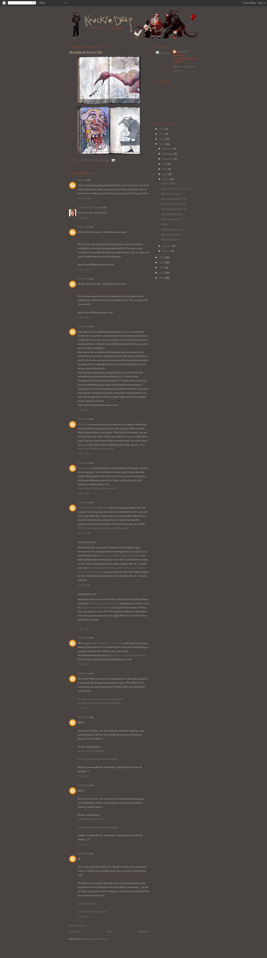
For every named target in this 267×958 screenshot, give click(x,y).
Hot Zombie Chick (171, 193)
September (168, 158)
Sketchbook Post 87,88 (173, 204)
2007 (162, 272)
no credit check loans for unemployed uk (99, 703)
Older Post (143, 931)
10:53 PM (84, 585)
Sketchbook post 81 (171, 234)
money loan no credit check (92, 911)
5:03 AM (83, 628)
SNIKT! (165, 224)
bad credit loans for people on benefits (98, 759)
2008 (162, 267)
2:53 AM (83, 916)
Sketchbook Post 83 (171, 219)
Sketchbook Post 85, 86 (173, 209)
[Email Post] (113, 160)
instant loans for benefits (90, 751)
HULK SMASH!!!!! (171, 239)
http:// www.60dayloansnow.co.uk (96, 448)
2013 (162, 134)
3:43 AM (83, 269)
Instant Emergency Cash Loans (106, 643)
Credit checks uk (87, 903)
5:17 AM (83, 664)
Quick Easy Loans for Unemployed (127, 655)
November (168, 153)
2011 (162, 144)
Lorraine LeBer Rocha (89, 207)
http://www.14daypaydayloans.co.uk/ (97, 488)
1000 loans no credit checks (104, 603)
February (167, 246)
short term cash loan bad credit (98, 607)
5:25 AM (83, 776)
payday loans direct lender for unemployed (100, 699)
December (167, 148)
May (165, 169)
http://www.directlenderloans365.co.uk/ (108, 567)
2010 (162, 257)
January (166, 251)
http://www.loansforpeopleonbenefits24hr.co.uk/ (103, 528)
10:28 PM (84, 198)
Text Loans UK (86, 468)
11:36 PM (84, 533)
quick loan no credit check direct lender (120, 555)
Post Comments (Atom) (95, 939)
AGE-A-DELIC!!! (170, 183)
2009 (162, 262)
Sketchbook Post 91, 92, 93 (175, 188)
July (164, 164)
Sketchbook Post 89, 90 (173, 199)
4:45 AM (83, 493)
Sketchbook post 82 (171, 229)
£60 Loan (83, 424)
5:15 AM (83, 454)
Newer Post (75, 931)
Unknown (83, 226)
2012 (162, 139)
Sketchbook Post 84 (171, 214)
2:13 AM (83, 708)
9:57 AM (83, 218)
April (165, 174)
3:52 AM (83, 410)
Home (109, 931)
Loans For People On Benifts (93, 507)
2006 (162, 277)
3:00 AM (83, 317)
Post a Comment (77, 925)
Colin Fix (182, 51)
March (166, 179)
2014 (162, 129)
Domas (81, 180)
